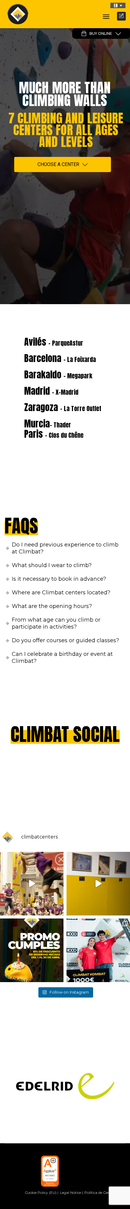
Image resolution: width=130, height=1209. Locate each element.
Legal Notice (70, 1192)
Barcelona (60, 358)
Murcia (47, 423)
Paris (53, 434)
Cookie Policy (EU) (41, 1192)
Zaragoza (62, 407)
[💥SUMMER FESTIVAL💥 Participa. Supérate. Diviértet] (31, 883)
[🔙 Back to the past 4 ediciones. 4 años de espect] (98, 950)
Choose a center (58, 164)
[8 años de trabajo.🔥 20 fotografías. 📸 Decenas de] (98, 883)
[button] (117, 5)
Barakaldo (58, 374)
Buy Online (100, 33)
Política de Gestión (100, 1192)
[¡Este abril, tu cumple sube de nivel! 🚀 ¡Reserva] (31, 950)
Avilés (53, 342)
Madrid (51, 391)
